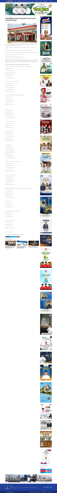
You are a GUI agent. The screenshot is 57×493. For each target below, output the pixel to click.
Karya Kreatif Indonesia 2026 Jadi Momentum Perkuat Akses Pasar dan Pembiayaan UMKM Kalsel (22, 247)
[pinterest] (51, 487)
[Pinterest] (17, 236)
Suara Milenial (12, 491)
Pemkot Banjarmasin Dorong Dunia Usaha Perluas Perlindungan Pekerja (33, 246)
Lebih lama (37, 250)
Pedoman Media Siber (37, 491)
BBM (11, 234)
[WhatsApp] (16, 236)
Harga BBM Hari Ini (16, 234)
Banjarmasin (9, 16)
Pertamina (22, 234)
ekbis (12, 234)
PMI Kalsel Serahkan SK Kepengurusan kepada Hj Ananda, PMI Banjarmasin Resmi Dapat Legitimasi (10, 247)
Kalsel (19, 234)
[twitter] (46, 487)
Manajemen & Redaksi (44, 491)
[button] (49, 1)
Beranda (6, 16)
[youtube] (47, 487)
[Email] (19, 236)
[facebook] (44, 487)
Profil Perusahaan (31, 491)
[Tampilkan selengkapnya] (20, 236)
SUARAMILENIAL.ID (8, 44)
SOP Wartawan (50, 491)
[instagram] (49, 487)
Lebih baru (7, 250)
